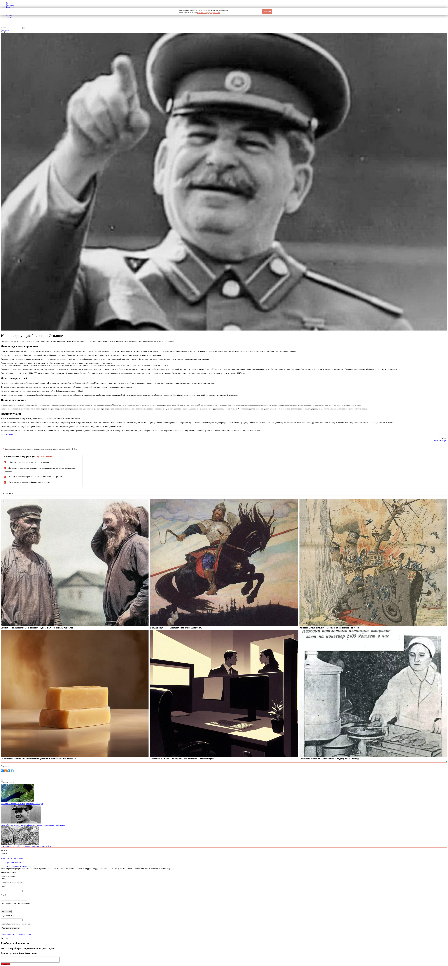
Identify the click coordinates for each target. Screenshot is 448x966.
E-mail (3, 895)
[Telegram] (12, 770)
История (9, 3)
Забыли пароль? (25, 934)
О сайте (9, 18)
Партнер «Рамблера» (13, 862)
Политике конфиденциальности (208, 13)
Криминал (10, 7)
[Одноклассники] (5, 770)
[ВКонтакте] (2, 770)
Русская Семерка (7, 434)
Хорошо (267, 11)
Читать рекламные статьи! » (12, 858)
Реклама (9, 15)
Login (3, 887)
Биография (10, 5)
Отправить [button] (5, 964)
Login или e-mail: (7, 916)
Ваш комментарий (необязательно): (19, 953)
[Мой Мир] (8, 770)
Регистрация (12, 934)
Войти (3, 934)
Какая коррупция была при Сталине (20, 866)
